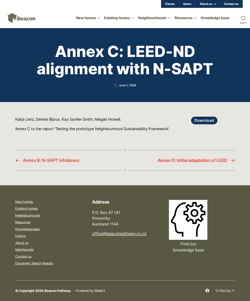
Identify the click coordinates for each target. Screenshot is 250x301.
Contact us (231, 4)
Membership (24, 250)
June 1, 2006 (127, 85)
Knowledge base (215, 18)
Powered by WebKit (90, 291)
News (187, 4)
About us (206, 4)
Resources (184, 18)
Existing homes (117, 18)
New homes (86, 18)
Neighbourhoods (152, 18)
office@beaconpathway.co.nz (119, 233)
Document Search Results (34, 263)
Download (204, 120)
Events (170, 4)
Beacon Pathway (57, 291)
